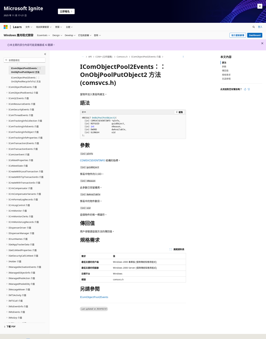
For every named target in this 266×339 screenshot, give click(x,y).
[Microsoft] (6, 27)
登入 (260, 26)
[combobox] (24, 60)
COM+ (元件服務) (104, 56)
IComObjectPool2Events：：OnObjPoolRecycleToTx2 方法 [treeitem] (26, 79)
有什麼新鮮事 (237, 35)
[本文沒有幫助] (249, 89)
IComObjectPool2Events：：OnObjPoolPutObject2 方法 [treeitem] (26, 70)
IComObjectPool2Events (94, 297)
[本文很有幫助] (245, 89)
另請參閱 (226, 78)
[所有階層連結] (82, 56)
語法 (224, 62)
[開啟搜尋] (254, 27)
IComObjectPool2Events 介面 (146, 56)
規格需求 (226, 74)
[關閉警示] (259, 6)
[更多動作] (183, 56)
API (90, 56)
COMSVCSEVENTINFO (92, 160)
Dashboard (255, 35)
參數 (224, 66)
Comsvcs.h (122, 56)
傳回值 (225, 70)
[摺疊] (45, 54)
